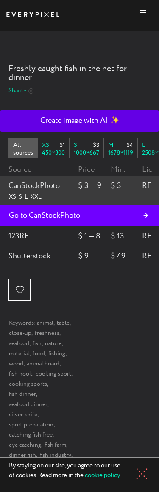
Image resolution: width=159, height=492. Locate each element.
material (19, 353)
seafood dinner (28, 404)
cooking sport (53, 374)
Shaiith (17, 91)
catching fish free (31, 435)
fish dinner (22, 394)
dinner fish (22, 455)
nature (53, 343)
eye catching (25, 445)
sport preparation (31, 424)
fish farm (55, 445)
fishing (56, 353)
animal (45, 323)
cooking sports (28, 384)
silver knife (23, 414)
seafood (19, 343)
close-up (20, 333)
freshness (47, 333)
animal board (43, 364)
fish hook (20, 374)
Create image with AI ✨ (79, 120)
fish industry (55, 455)
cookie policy (102, 476)
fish (37, 343)
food (39, 353)
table (63, 323)
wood (16, 364)
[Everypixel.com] (32, 15)
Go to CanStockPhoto (44, 215)
